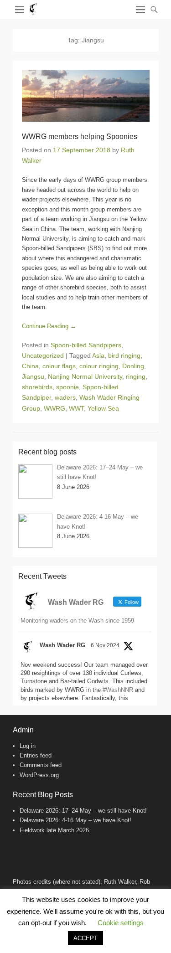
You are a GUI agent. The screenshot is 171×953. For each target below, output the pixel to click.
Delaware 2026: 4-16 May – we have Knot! (75, 820)
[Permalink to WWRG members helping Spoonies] (86, 95)
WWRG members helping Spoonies (79, 136)
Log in (28, 745)
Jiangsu (33, 376)
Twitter (39, 851)
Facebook (20, 851)
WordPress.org (39, 775)
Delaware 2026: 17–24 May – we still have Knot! (83, 810)
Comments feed (41, 765)
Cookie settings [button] (121, 923)
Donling (133, 366)
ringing (135, 376)
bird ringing (124, 355)
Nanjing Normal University (85, 376)
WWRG (54, 408)
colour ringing (99, 366)
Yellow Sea (103, 408)
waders (65, 397)
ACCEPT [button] (85, 938)
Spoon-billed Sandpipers (86, 345)
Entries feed (36, 755)
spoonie (67, 387)
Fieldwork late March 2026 (54, 830)
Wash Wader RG (62, 645)
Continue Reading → (49, 326)
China (30, 366)
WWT (76, 408)
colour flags (59, 366)
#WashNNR (118, 689)
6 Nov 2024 (105, 645)
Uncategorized (43, 355)
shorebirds (37, 387)
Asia (98, 355)
